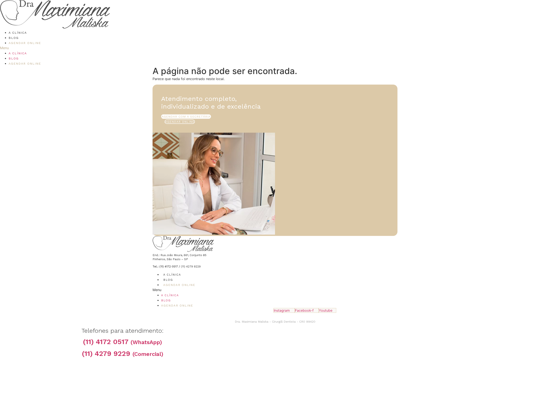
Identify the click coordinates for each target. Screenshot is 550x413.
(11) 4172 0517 (122, 342)
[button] (220, 47)
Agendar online (25, 43)
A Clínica (18, 32)
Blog (14, 37)
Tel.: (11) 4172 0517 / (167, 266)
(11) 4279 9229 (122, 353)
